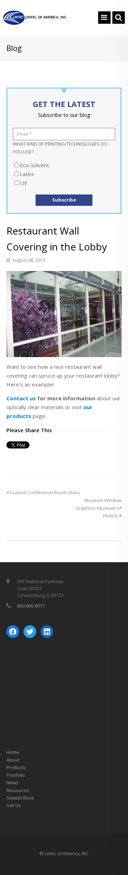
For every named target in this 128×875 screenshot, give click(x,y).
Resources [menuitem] (18, 790)
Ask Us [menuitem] (13, 805)
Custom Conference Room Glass (44, 492)
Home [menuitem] (12, 752)
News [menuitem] (12, 782)
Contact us (21, 398)
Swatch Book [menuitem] (20, 798)
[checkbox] (64, 174)
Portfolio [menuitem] (15, 775)
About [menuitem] (12, 760)
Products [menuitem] (16, 767)
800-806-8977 (31, 606)
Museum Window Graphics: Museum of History (98, 508)
